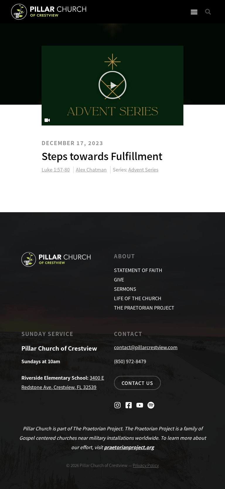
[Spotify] (150, 405)
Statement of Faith (138, 270)
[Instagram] (117, 405)
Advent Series (143, 169)
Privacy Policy (146, 465)
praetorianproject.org (129, 447)
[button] (194, 11)
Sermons (125, 289)
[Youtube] (139, 405)
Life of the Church (137, 298)
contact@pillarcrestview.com (146, 347)
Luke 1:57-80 (56, 170)
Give (119, 279)
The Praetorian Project (144, 307)
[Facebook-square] (128, 405)
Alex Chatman (91, 170)
